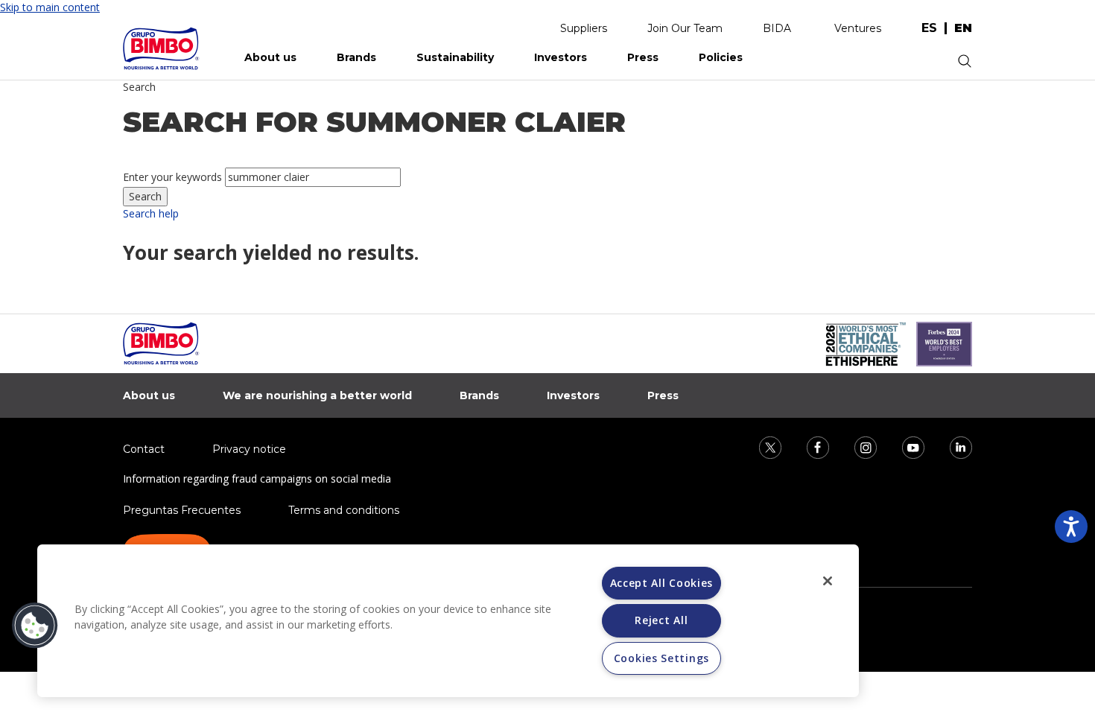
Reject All (661, 620)
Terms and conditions (343, 510)
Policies (721, 57)
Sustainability (455, 57)
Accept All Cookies (662, 583)
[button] (35, 625)
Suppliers (583, 28)
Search (139, 87)
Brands (356, 57)
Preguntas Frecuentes (182, 510)
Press (642, 57)
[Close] (827, 581)
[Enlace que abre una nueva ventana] (760, 446)
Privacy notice (249, 449)
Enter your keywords (172, 177)
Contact (144, 449)
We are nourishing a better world (317, 395)
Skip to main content (50, 7)
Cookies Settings (661, 658)
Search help (151, 213)
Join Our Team (685, 28)
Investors (560, 57)
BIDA (777, 28)
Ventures (857, 28)
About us (270, 57)
